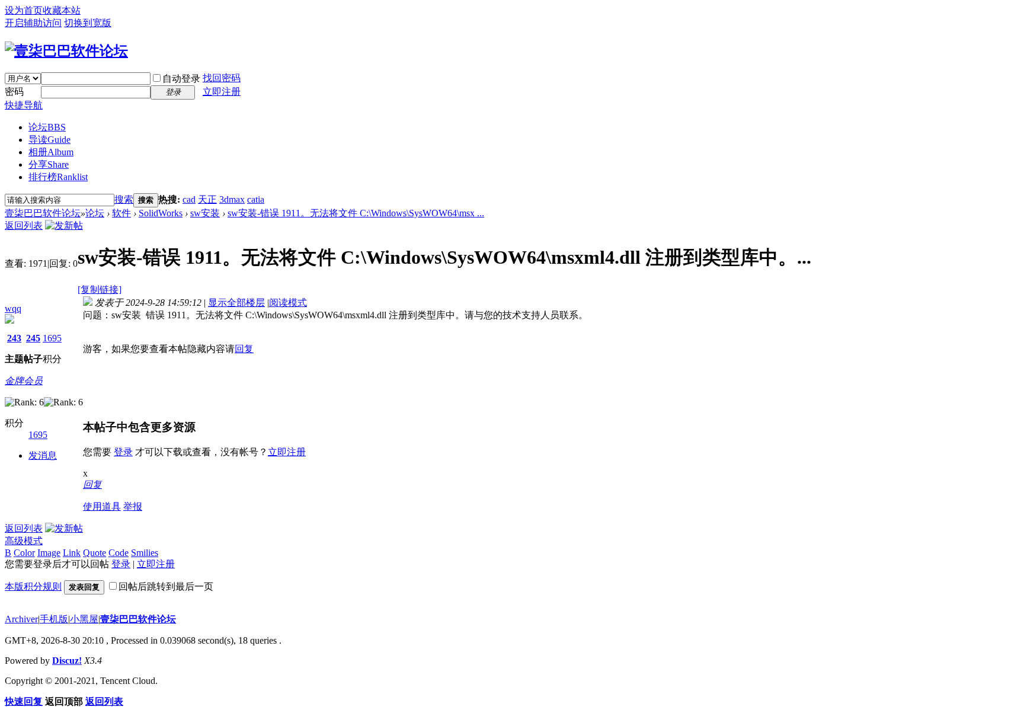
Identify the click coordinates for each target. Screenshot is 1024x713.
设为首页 (24, 10)
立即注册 (222, 92)
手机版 (54, 619)
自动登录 (181, 78)
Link (72, 553)
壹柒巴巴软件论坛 (43, 213)
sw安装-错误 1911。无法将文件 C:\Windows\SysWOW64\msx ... (356, 213)
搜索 (123, 199)
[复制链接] (99, 289)
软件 (121, 213)
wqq (13, 308)
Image (48, 553)
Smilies (144, 553)
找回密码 (222, 78)
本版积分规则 (33, 586)
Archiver (21, 619)
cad (189, 199)
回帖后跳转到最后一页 (166, 586)
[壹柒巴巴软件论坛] (66, 51)
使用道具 (102, 506)
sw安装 (205, 213)
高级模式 (24, 541)
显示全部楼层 (236, 303)
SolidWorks (161, 213)
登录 (123, 452)
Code (118, 553)
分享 (48, 164)
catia (255, 199)
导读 (49, 140)
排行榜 (58, 177)
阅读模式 (288, 303)
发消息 (42, 455)
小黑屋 (84, 619)
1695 (52, 338)
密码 (14, 92)
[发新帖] (64, 225)
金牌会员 (24, 381)
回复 (244, 349)
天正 (207, 199)
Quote (94, 553)
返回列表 (24, 225)
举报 (132, 506)
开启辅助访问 (33, 23)
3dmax (232, 199)
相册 (50, 152)
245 (33, 338)
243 (14, 338)
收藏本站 (62, 10)
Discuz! (67, 661)
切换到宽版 (87, 23)
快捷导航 (24, 105)
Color (24, 553)
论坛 (47, 127)
